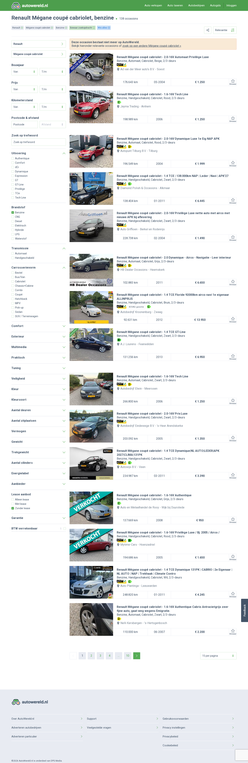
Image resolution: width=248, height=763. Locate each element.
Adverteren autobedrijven (26, 727)
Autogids (215, 5)
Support (91, 718)
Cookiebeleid (170, 745)
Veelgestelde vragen (99, 727)
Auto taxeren (175, 5)
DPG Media (56, 761)
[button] (244, 610)
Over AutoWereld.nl (22, 718)
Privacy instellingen (174, 727)
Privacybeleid (170, 736)
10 (127, 655)
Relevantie (221, 30)
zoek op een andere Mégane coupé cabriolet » (151, 46)
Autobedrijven (196, 5)
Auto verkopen (153, 5)
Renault (21, 18)
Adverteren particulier (24, 736)
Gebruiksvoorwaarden (176, 718)
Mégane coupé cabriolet (62, 18)
